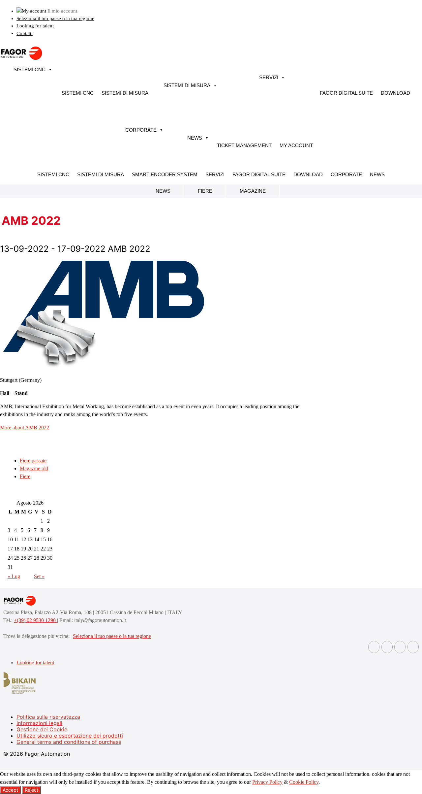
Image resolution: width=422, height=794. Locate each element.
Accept (10, 790)
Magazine (253, 191)
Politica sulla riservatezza (48, 716)
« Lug (14, 576)
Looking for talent (35, 25)
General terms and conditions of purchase (68, 742)
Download (395, 93)
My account (296, 145)
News (194, 138)
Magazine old (34, 468)
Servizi (268, 77)
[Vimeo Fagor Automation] (400, 647)
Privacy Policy (267, 782)
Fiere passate (33, 460)
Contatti (24, 33)
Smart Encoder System (164, 174)
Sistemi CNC (29, 69)
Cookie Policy (303, 782)
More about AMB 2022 (24, 427)
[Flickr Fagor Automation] (373, 647)
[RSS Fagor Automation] (413, 647)
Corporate (141, 130)
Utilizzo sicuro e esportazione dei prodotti (69, 735)
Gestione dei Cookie (41, 729)
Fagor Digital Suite (346, 93)
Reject (31, 790)
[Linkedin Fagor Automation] (387, 647)
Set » (39, 576)
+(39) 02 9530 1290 (35, 620)
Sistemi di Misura (125, 93)
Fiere (205, 191)
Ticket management (244, 145)
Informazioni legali (39, 723)
